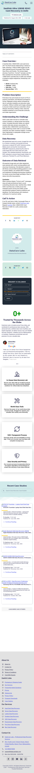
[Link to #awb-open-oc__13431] (31, 3)
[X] (9, 221)
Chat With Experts (10, 675)
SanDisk (10, 205)
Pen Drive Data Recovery (12, 724)
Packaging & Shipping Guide (13, 682)
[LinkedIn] (14, 221)
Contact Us (8, 667)
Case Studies (9, 701)
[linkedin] (21, 759)
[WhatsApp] (18, 221)
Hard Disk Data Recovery (12, 708)
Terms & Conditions (10, 672)
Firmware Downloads (11, 698)
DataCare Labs (17, 14)
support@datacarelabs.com (13, 751)
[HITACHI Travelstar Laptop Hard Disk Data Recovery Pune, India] (17, 504)
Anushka (7, 517)
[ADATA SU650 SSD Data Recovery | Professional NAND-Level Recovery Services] (13, 556)
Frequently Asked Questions (13, 687)
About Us (7, 664)
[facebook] (8, 759)
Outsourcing (8, 693)
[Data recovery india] (11, 3)
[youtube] (17, 759)
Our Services (8, 685)
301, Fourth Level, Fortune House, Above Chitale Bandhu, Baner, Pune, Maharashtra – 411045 (18, 744)
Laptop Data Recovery (11, 713)
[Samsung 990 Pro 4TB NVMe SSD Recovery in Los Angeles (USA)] (17, 581)
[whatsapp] (25, 759)
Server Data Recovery (11, 711)
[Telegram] (22, 221)
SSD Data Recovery (11, 719)
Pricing (7, 690)
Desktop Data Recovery (12, 716)
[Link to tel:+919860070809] (26, 3)
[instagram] (12, 759)
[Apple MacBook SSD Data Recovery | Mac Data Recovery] (15, 531)
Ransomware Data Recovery (13, 722)
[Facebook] (5, 221)
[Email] (27, 221)
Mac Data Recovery (10, 727)
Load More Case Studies (17, 609)
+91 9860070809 (10, 749)
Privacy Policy (9, 669)
